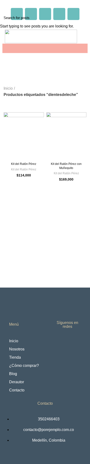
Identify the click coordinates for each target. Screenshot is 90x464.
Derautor (16, 382)
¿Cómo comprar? (24, 365)
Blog (13, 374)
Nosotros (16, 349)
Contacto (16, 390)
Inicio (13, 341)
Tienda (15, 357)
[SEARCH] (84, 17)
